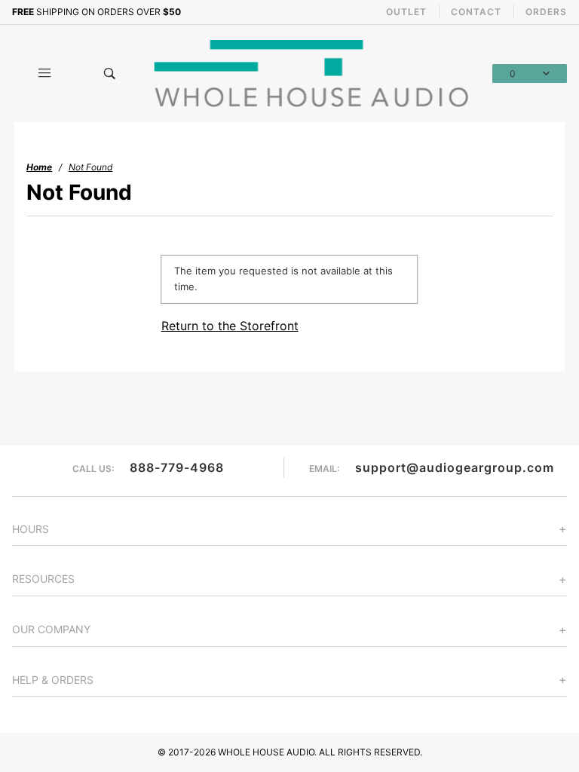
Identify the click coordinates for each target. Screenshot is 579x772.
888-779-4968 (177, 467)
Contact (476, 11)
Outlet (406, 11)
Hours (30, 528)
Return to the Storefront (230, 325)
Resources (43, 578)
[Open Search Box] (109, 73)
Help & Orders (52, 679)
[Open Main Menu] (44, 73)
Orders (546, 11)
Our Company (51, 629)
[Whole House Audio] (313, 72)
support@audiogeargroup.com (454, 467)
